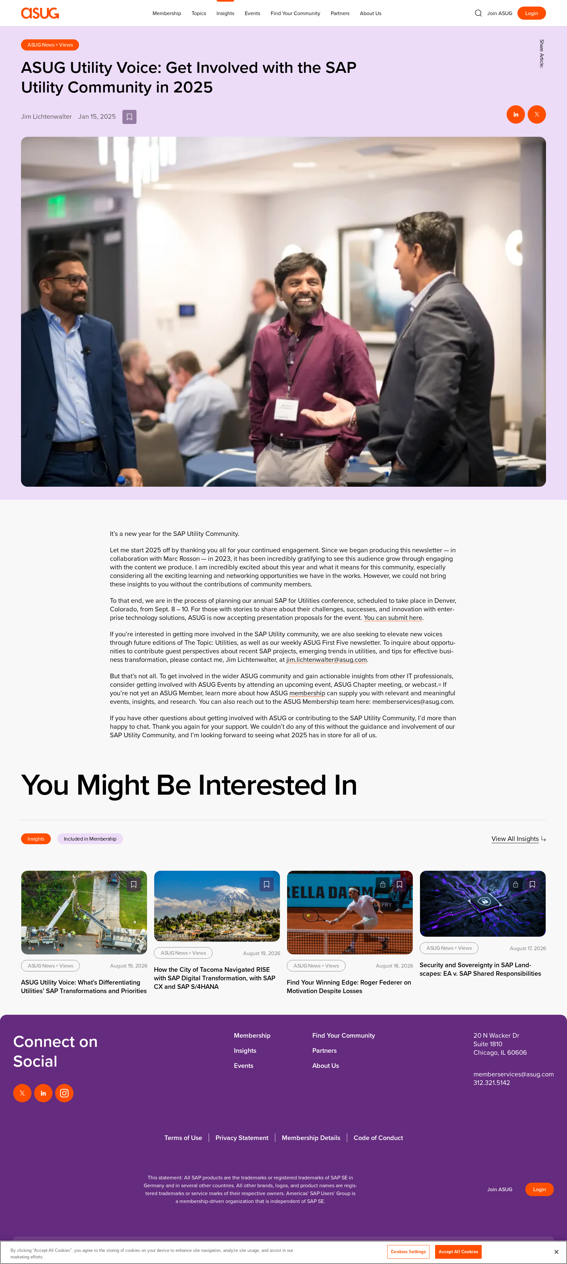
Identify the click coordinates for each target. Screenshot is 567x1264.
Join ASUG (499, 13)
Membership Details (311, 1137)
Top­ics (199, 13)
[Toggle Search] (478, 13)
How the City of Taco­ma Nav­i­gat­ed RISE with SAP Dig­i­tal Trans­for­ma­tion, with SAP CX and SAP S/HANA (214, 978)
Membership (252, 1035)
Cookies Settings (408, 1251)
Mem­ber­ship (167, 13)
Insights (225, 13)
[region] (283, 1252)
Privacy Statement (242, 1137)
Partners (340, 13)
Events (252, 13)
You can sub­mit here (393, 617)
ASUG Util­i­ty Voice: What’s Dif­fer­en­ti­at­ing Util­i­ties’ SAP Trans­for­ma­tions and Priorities (84, 986)
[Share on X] (537, 114)
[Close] (556, 1252)
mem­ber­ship (307, 693)
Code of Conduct (378, 1137)
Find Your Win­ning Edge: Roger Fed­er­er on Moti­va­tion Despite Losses (349, 986)
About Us (370, 13)
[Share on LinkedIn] (516, 114)
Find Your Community (295, 13)
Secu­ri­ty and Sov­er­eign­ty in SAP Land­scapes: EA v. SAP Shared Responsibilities (480, 969)
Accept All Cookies (458, 1251)
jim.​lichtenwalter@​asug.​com (326, 659)
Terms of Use (183, 1137)
